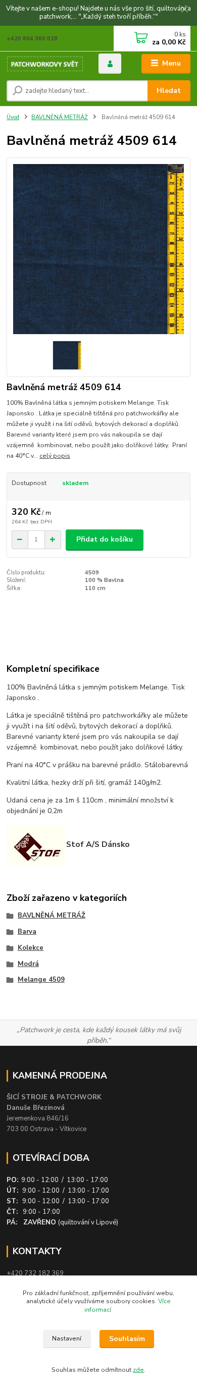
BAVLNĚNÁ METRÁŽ (59, 117)
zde (138, 1370)
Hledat (169, 90)
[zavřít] (184, 10)
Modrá (28, 964)
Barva (27, 931)
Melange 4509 (41, 979)
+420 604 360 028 (32, 38)
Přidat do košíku (104, 539)
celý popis (54, 456)
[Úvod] (45, 64)
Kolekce (30, 947)
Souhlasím (127, 1339)
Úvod (13, 117)
